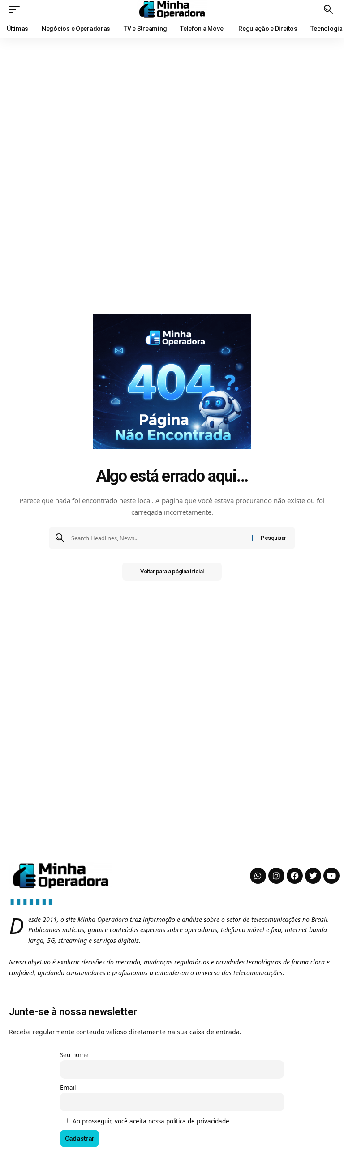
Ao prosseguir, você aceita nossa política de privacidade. (152, 1121)
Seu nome (74, 1055)
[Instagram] (276, 876)
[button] (16, 9)
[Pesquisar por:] (158, 538)
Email (68, 1088)
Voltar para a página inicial (172, 571)
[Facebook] (295, 876)
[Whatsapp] (258, 876)
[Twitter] (313, 876)
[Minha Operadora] (172, 9)
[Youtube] (331, 876)
